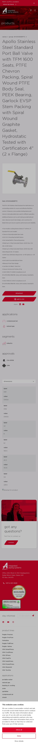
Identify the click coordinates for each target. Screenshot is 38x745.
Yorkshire (5, 640)
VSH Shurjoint (7, 667)
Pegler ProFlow (7, 637)
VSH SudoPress (7, 661)
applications (7, 676)
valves (4, 37)
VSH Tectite (6, 670)
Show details (19, 741)
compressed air (7, 694)
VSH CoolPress (7, 652)
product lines (8, 630)
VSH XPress (6, 655)
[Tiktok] (18, 622)
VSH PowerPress (8, 664)
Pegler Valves (7, 646)
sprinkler (5, 691)
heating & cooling (8, 685)
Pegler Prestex (7, 634)
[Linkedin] (3, 622)
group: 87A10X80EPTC (17, 37)
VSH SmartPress (8, 649)
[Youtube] (8, 622)
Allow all (19, 730)
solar (4, 688)
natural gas (6, 682)
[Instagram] (13, 622)
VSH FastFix (6, 658)
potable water (7, 679)
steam (4, 697)
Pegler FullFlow (7, 643)
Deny (19, 736)
